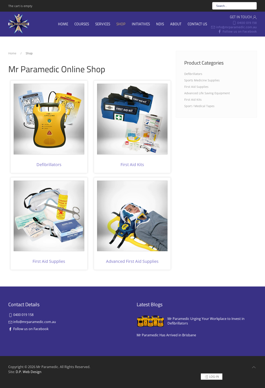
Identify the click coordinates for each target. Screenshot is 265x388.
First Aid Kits (132, 164)
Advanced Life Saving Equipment (207, 93)
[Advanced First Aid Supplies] (132, 215)
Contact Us (197, 24)
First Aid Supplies (49, 261)
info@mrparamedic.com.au (236, 27)
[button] (254, 367)
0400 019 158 (246, 23)
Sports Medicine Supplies (202, 80)
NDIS (160, 24)
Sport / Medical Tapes (199, 106)
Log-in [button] (213, 376)
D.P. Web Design (28, 372)
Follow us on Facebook (239, 31)
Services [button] (102, 24)
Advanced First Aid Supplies (132, 261)
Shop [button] (120, 24)
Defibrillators (48, 164)
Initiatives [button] (141, 24)
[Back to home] (18, 24)
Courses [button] (81, 24)
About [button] (175, 24)
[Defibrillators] (49, 118)
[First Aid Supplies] (49, 215)
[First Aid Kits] (132, 118)
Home (63, 24)
